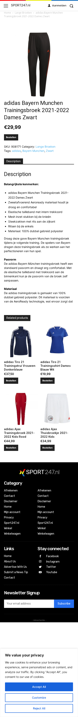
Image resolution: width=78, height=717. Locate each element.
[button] (71, 6)
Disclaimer (10, 501)
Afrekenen (11, 490)
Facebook (52, 556)
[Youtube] (40, 572)
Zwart (50, 150)
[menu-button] (6, 5)
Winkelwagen (12, 533)
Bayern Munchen (33, 150)
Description (13, 161)
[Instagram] (40, 561)
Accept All (39, 686)
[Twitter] (40, 567)
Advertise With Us (15, 567)
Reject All (39, 708)
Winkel (8, 528)
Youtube (51, 572)
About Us (10, 561)
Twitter (51, 567)
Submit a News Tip (16, 572)
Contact (9, 496)
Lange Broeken (23, 12)
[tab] (13, 161)
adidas (16, 150)
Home (7, 12)
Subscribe (64, 603)
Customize (39, 697)
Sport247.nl (11, 523)
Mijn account (12, 512)
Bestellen (11, 137)
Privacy (9, 517)
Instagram (53, 561)
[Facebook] (40, 556)
